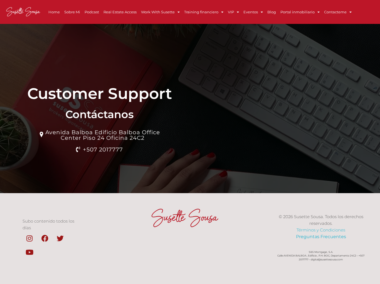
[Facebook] (45, 238)
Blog (271, 12)
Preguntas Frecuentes (321, 236)
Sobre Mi (72, 12)
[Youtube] (29, 252)
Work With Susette (158, 12)
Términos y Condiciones (321, 230)
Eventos (250, 12)
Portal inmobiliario (297, 12)
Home (54, 12)
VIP (231, 12)
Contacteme (335, 12)
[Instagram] (29, 238)
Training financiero (201, 12)
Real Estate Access (120, 12)
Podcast (92, 12)
